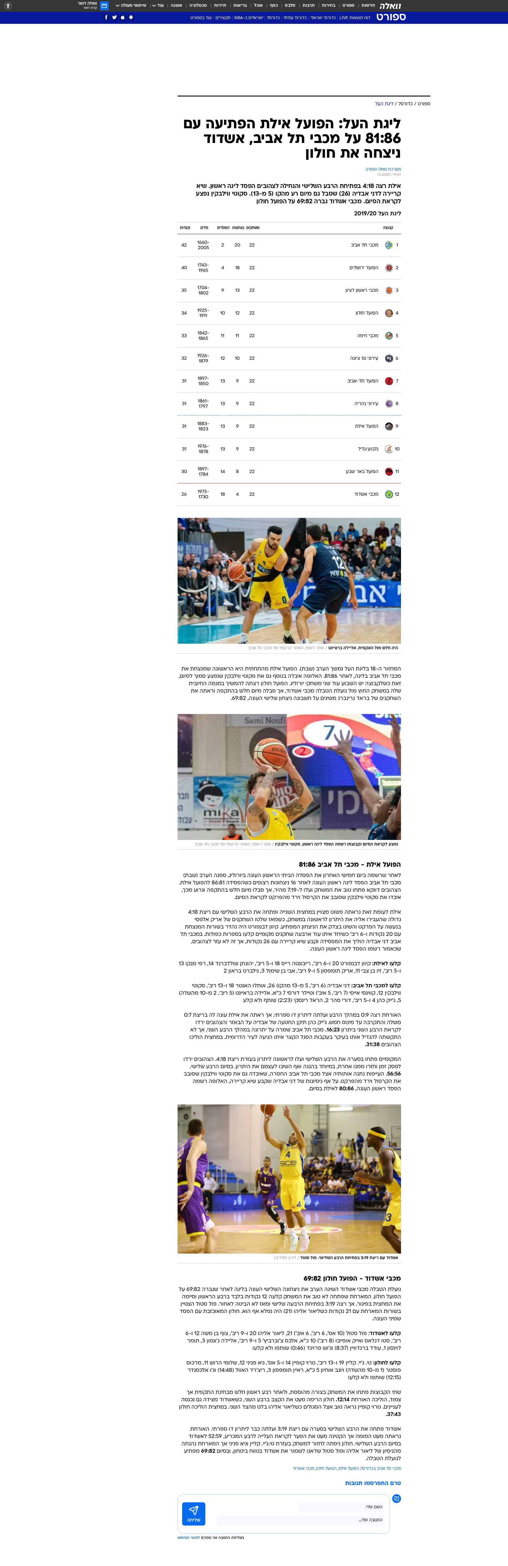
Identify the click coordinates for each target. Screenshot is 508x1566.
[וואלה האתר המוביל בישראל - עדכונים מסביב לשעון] (390, 6)
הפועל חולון (326, 1469)
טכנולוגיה (198, 6)
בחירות (328, 6)
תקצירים (222, 18)
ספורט (348, 6)
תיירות (220, 6)
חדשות (368, 6)
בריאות (240, 6)
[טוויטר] (114, 17)
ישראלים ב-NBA (248, 18)
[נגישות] (8, 6)
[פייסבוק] (106, 17)
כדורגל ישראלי (323, 18)
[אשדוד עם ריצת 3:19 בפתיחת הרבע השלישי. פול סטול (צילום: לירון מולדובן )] (289, 1183)
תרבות (309, 6)
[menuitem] (365, 6)
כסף (274, 6)
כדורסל (273, 18)
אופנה (176, 6)
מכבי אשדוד (303, 1469)
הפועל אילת (348, 1469)
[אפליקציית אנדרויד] (131, 17)
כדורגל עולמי (295, 18)
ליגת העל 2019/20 (377, 214)
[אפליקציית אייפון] (122, 17)
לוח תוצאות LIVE (355, 18)
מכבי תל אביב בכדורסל (381, 1469)
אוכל (258, 6)
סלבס (290, 6)
